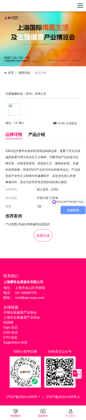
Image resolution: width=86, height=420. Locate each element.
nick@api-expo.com (29, 297)
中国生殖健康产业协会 (20, 312)
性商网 (8, 322)
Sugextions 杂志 (15, 342)
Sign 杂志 (10, 327)
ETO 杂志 (10, 337)
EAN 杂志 (10, 332)
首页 (11, 72)
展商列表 (24, 72)
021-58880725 (26, 292)
